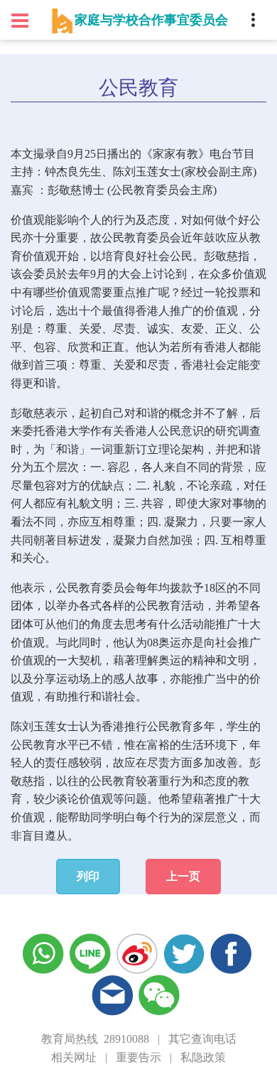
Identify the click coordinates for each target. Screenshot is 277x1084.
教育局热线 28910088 (95, 1039)
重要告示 (138, 1057)
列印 (88, 876)
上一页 (183, 876)
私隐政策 (203, 1057)
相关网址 (74, 1057)
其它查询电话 (202, 1039)
